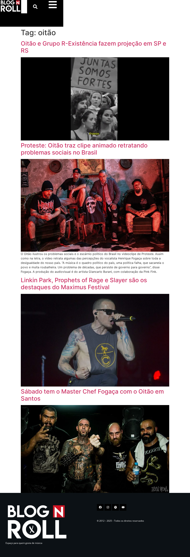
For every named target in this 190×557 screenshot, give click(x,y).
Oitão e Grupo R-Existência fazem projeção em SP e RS (93, 47)
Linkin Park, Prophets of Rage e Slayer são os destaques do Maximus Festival (84, 283)
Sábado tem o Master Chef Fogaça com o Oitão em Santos (92, 395)
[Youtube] (123, 507)
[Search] (36, 6)
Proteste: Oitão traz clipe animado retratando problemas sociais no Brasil (84, 149)
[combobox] (24, 6)
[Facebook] (100, 507)
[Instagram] (107, 507)
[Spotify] (115, 507)
